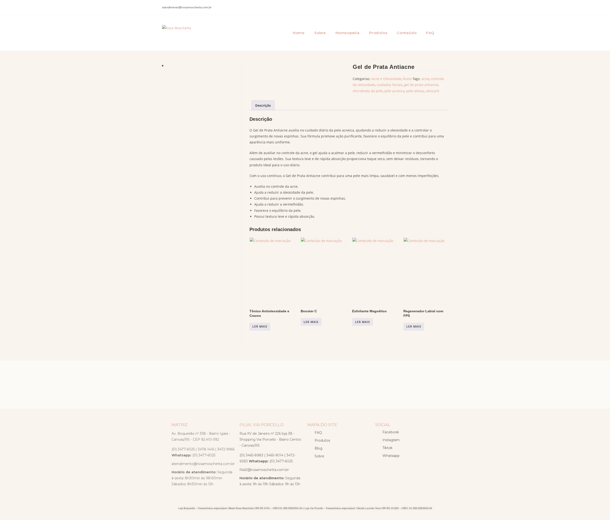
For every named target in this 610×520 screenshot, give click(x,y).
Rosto (407, 78)
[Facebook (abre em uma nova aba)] (437, 7)
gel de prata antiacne (421, 84)
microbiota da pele (368, 91)
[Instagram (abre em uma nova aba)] (445, 7)
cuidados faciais (389, 84)
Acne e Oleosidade (386, 78)
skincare (432, 91)
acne (425, 78)
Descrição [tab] (263, 105)
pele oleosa (415, 91)
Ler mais (259, 326)
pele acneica (394, 91)
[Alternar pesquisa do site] (445, 33)
